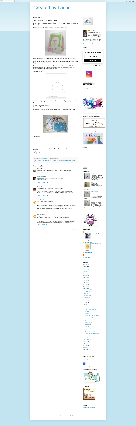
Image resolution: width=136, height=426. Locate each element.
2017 (85, 280)
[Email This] (51, 158)
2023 (85, 269)
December (87, 289)
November (87, 291)
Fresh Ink (49, 160)
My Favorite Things (62, 160)
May (86, 302)
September (87, 295)
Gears (92, 182)
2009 (85, 347)
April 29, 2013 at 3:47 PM (42, 182)
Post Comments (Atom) (44, 232)
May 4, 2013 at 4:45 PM (42, 210)
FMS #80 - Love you (89, 330)
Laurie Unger (93, 30)
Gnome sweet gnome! (90, 331)
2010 (85, 345)
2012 (85, 341)
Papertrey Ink (69, 160)
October (87, 293)
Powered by (89, 65)
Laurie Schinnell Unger (87, 361)
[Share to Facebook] (55, 158)
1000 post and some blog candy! (92, 307)
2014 (85, 286)
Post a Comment (38, 227)
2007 (85, 351)
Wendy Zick (39, 199)
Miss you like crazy (89, 322)
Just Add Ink (87, 257)
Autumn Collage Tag (95, 233)
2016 (85, 282)
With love (87, 306)
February (87, 337)
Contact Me (85, 88)
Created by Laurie (52, 7)
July (86, 299)
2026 (85, 264)
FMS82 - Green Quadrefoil (91, 317)
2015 (85, 284)
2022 (85, 271)
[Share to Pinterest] (57, 158)
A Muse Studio (39, 160)
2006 (85, 352)
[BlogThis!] (52, 158)
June (86, 300)
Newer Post (36, 229)
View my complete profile (88, 43)
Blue (86, 320)
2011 (85, 343)
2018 (85, 279)
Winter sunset (88, 324)
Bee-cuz (87, 313)
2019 (85, 277)
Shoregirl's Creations (89, 231)
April (86, 304)
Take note (87, 326)
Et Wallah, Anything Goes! (96, 243)
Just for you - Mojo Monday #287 (92, 333)
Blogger (73, 415)
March (86, 335)
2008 (85, 349)
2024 (85, 268)
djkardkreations (88, 242)
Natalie (38, 186)
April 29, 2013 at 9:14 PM (42, 195)
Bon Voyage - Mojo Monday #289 (92, 315)
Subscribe (92, 60)
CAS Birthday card (94, 201)
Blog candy (45, 160)
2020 (85, 275)
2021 (85, 273)
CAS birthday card (89, 328)
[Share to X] (54, 158)
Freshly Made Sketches (90, 254)
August (87, 297)
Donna (38, 168)
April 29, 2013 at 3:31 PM (42, 172)
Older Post (75, 229)
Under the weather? (95, 191)
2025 (85, 266)
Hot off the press (55, 160)
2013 (85, 288)
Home (56, 229)
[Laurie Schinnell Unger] (84, 364)
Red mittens (93, 173)
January (87, 339)
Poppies (87, 311)
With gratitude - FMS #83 (90, 309)
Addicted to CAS (88, 252)
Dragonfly (87, 319)
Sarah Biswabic (40, 176)
